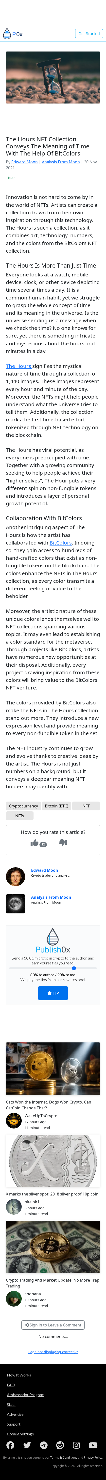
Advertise (15, 1414)
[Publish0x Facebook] (11, 1445)
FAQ (11, 1384)
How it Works (19, 1375)
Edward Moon (24, 162)
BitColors (61, 542)
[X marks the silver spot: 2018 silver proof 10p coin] (53, 1160)
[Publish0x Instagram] (77, 1445)
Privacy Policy (93, 1457)
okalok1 (32, 1202)
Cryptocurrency (23, 806)
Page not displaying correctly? (53, 1352)
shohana (33, 1294)
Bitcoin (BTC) (56, 806)
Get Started (89, 33)
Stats (11, 1404)
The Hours (19, 366)
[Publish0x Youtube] (94, 1445)
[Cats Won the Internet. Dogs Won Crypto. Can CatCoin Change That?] (53, 1068)
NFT (86, 806)
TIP (55, 993)
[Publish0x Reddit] (61, 1445)
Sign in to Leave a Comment (55, 1325)
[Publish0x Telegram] (44, 1445)
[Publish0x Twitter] (28, 1445)
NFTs (19, 815)
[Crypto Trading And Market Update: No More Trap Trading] (53, 1246)
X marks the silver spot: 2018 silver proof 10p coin (52, 1194)
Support (13, 1424)
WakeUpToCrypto (41, 1115)
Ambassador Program (25, 1394)
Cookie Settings (20, 1433)
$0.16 (11, 178)
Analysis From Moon (61, 162)
